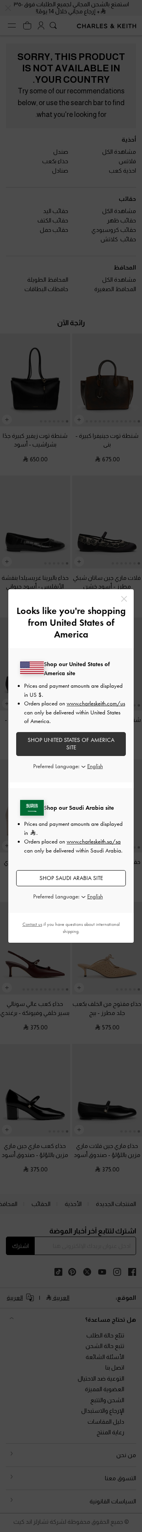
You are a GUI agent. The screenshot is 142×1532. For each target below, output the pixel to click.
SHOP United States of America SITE (71, 743)
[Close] (124, 599)
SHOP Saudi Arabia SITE (71, 878)
